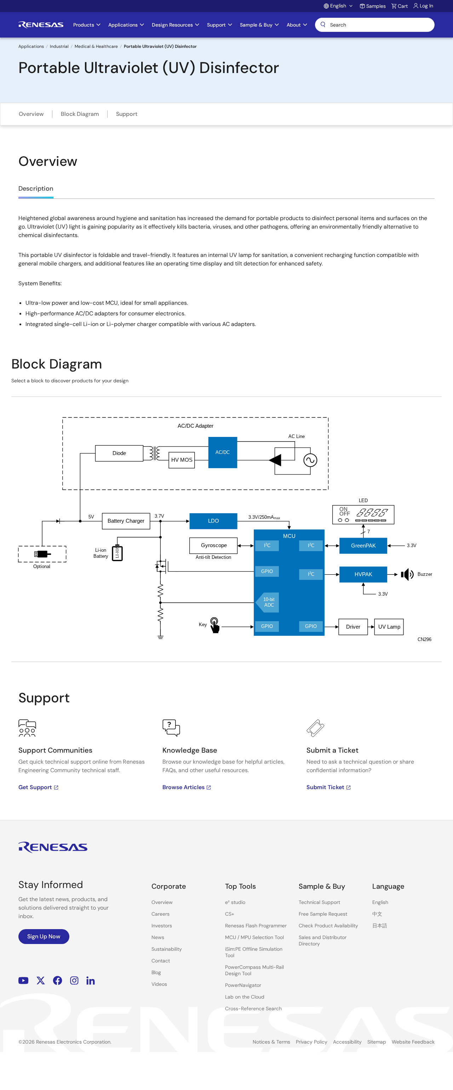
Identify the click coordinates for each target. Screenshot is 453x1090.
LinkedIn (90, 980)
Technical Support (319, 902)
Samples (376, 6)
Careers (160, 914)
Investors (161, 925)
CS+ (229, 914)
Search (375, 25)
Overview (31, 114)
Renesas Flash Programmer (256, 925)
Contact (160, 960)
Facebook (57, 980)
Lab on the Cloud (244, 997)
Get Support (35, 787)
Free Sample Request (323, 914)
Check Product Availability (328, 925)
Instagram (74, 980)
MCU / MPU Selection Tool (254, 937)
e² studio (235, 902)
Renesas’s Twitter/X (40, 980)
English (380, 902)
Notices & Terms (271, 1042)
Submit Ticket (325, 787)
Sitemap (376, 1042)
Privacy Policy (311, 1042)
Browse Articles (183, 787)
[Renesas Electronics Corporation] (40, 24)
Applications (31, 46)
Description (35, 188)
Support (126, 114)
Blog (156, 972)
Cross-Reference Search (253, 1008)
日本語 (379, 925)
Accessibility (347, 1042)
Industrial (59, 46)
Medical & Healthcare (96, 46)
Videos (159, 984)
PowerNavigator (243, 985)
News (157, 937)
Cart (403, 6)
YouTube (23, 980)
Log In (426, 6)
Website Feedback (413, 1042)
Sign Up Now (44, 936)
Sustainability (166, 949)
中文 (377, 914)
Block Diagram (80, 114)
